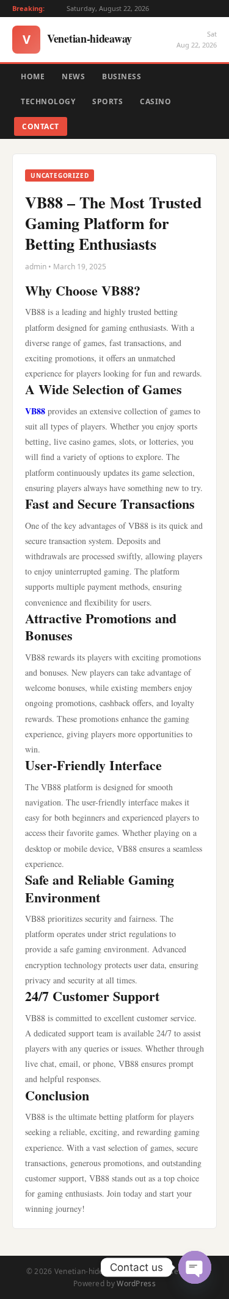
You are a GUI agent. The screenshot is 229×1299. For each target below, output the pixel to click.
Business (121, 76)
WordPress (136, 1283)
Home (33, 76)
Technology (48, 101)
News (73, 76)
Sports (107, 101)
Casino (155, 101)
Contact (40, 126)
